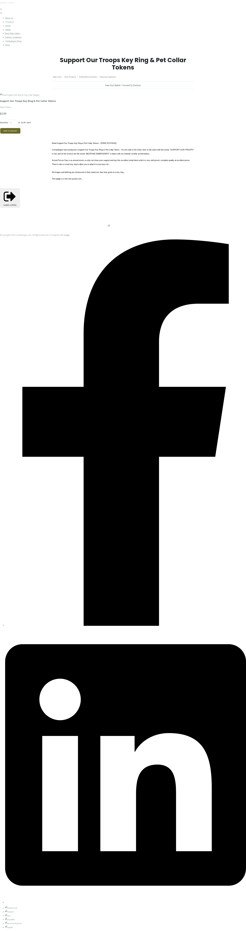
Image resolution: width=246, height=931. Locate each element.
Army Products (70, 77)
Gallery (8, 29)
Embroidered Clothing (88, 77)
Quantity (4, 122)
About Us (9, 18)
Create (66, 235)
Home (7, 25)
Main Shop (57, 77)
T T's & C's (9, 22)
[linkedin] (125, 902)
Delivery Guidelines (13, 37)
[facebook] (125, 625)
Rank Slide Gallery (12, 33)
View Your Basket (112, 85)
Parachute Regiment (108, 77)
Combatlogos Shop (13, 41)
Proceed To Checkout (131, 85)
